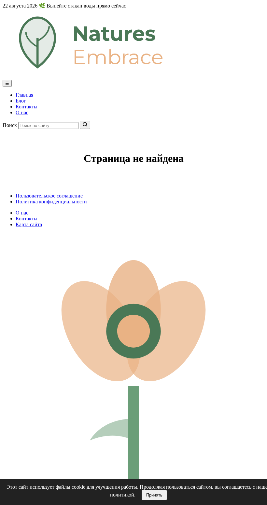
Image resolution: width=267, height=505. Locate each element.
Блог (21, 100)
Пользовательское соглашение (49, 195)
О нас (22, 112)
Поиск (10, 125)
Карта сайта (29, 224)
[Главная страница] (133, 77)
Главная (24, 95)
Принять (154, 495)
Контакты (26, 106)
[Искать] (85, 125)
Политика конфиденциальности (51, 201)
